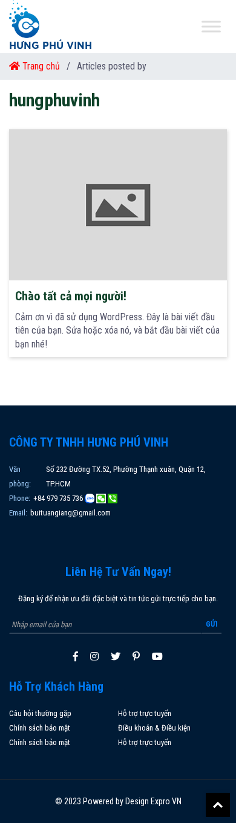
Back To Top (218, 805)
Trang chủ (40, 66)
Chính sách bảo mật (39, 727)
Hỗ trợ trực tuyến (144, 713)
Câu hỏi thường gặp (40, 713)
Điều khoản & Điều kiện (154, 727)
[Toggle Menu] (211, 27)
